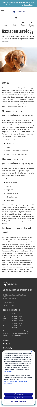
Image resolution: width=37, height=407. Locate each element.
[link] (18, 11)
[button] (2, 11)
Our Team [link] (6, 344)
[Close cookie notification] (31, 351)
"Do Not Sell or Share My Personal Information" (15, 382)
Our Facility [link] (7, 348)
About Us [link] (6, 340)
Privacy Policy (9, 371)
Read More (28, 5)
